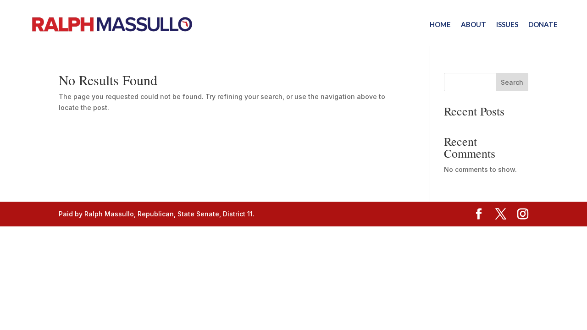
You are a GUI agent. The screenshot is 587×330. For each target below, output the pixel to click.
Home (440, 24)
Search (512, 82)
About (473, 24)
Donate (543, 24)
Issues (507, 24)
